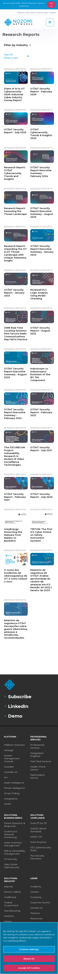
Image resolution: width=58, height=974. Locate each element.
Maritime (9, 916)
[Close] (54, 926)
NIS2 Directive (38, 842)
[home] (18, 22)
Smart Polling (11, 793)
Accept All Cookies (29, 968)
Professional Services (37, 746)
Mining (8, 921)
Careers (34, 891)
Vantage (8, 750)
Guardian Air (11, 772)
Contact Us (36, 907)
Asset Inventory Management (12, 844)
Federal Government (11, 904)
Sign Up (51, 4)
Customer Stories (40, 902)
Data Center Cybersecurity (11, 866)
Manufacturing (12, 910)
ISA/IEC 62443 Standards (38, 830)
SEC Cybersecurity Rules (40, 849)
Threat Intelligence (14, 788)
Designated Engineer (36, 754)
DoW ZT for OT (38, 823)
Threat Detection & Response (14, 825)
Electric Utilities (12, 891)
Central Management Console (11, 758)
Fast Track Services (40, 761)
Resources (36, 918)
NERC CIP (36, 836)
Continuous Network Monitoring (10, 834)
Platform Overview (14, 744)
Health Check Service (37, 768)
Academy (35, 886)
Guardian (9, 766)
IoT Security (10, 859)
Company (35, 897)
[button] (50, 22)
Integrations (11, 798)
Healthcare (10, 897)
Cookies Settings (29, 949)
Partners (35, 913)
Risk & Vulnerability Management (14, 852)
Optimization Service (37, 776)
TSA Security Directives (37, 857)
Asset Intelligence (14, 782)
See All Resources (11, 56)
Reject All (29, 958)
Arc (6, 777)
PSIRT (7, 804)
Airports (8, 886)
